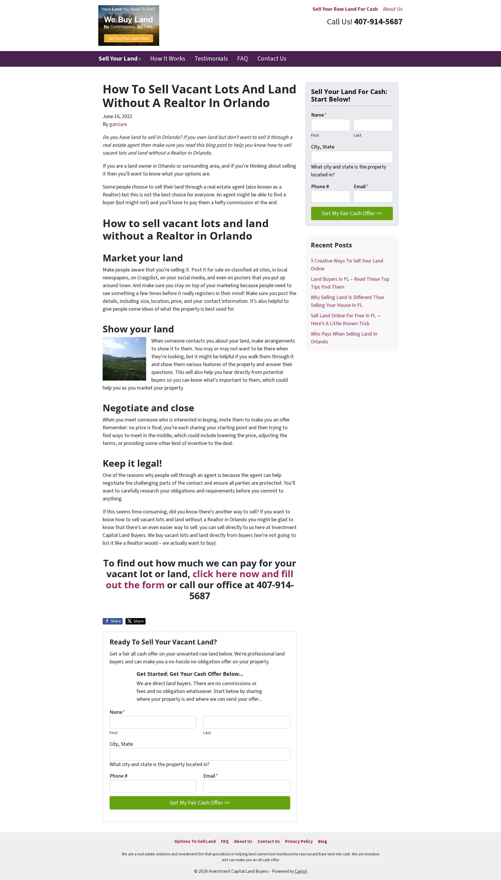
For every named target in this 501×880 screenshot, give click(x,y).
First (113, 733)
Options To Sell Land (195, 841)
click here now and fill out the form (199, 579)
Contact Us (271, 58)
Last (207, 733)
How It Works (167, 58)
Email (210, 776)
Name (117, 712)
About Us (393, 9)
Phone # (119, 776)
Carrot (301, 871)
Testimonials (211, 58)
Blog (322, 841)
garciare (118, 124)
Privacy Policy (299, 841)
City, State (121, 744)
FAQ (242, 58)
